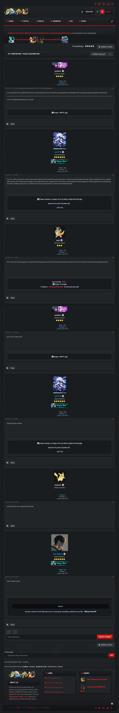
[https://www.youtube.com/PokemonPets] (108, 4)
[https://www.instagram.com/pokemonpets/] (113, 4)
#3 (113, 257)
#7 (113, 577)
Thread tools (97, 54)
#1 (113, 88)
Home (10, 21)
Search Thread (105, 637)
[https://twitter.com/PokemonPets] (99, 4)
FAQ (71, 21)
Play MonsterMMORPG (52, 40)
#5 (113, 419)
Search (40, 21)
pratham (49, 88)
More (83, 21)
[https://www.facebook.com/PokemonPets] (95, 4)
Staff (64, 282)
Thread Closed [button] (106, 47)
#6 (113, 502)
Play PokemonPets (22, 40)
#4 (113, 332)
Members (57, 21)
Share (12, 124)
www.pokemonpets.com (18, 697)
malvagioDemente (56, 287)
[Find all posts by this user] (7, 124)
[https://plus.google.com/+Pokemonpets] (104, 4)
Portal (25, 21)
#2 (113, 175)
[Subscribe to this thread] (110, 54)
